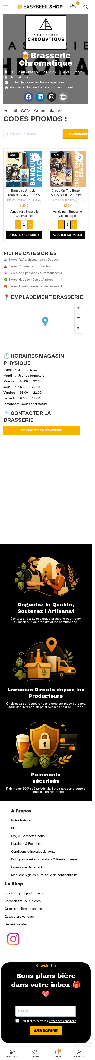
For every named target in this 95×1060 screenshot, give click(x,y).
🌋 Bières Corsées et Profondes (26, 266)
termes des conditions (62, 1021)
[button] (24, 235)
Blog (14, 828)
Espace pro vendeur (19, 916)
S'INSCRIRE (46, 1031)
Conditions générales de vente (33, 851)
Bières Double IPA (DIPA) (24, 200)
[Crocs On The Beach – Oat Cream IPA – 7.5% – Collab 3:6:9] (68, 169)
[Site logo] (40, 6)
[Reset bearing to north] (78, 328)
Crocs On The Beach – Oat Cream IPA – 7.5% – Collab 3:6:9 (67, 194)
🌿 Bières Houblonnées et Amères (28, 279)
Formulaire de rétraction (28, 867)
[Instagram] (51, 97)
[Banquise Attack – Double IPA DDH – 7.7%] (24, 169)
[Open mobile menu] (5, 6)
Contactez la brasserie (41, 430)
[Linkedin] (40, 97)
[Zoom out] (78, 319)
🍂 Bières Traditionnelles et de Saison (31, 286)
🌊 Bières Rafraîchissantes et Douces (31, 259)
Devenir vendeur (17, 924)
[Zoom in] (78, 309)
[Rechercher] (85, 6)
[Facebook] (28, 97)
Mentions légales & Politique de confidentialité (44, 875)
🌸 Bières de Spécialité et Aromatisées (31, 272)
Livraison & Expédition (27, 843)
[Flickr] (63, 97)
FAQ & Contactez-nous (28, 836)
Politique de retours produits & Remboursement (45, 859)
